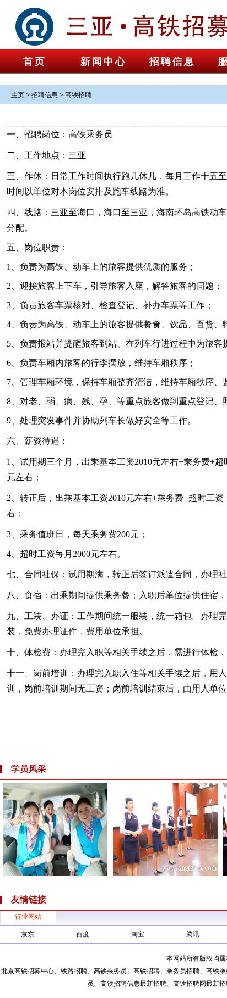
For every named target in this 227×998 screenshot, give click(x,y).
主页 (17, 94)
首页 (34, 61)
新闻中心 (103, 61)
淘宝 (137, 934)
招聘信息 (172, 61)
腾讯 (192, 934)
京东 (27, 934)
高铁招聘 (78, 94)
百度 (82, 934)
